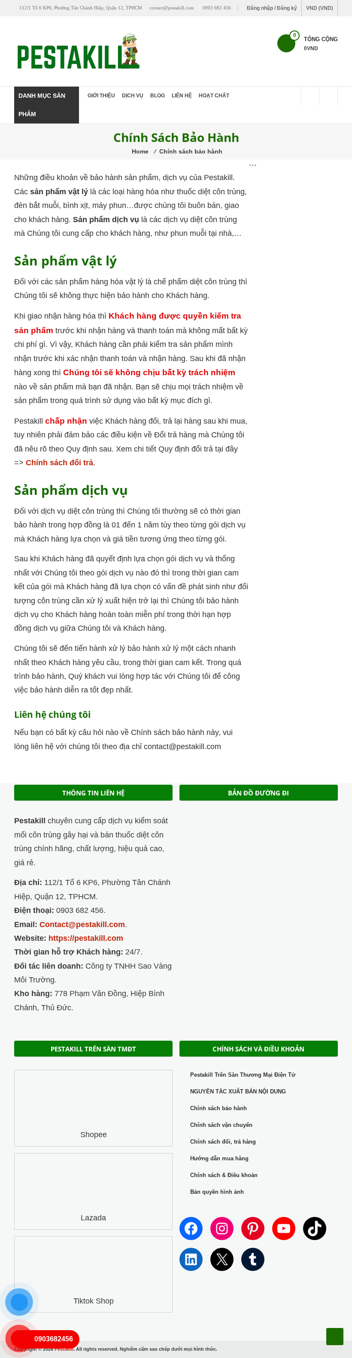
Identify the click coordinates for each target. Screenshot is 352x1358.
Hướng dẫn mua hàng (219, 1158)
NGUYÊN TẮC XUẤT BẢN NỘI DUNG (238, 1091)
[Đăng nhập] (328, 96)
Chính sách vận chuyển (221, 1125)
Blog (157, 96)
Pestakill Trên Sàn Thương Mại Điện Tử (242, 1075)
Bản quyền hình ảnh (217, 1192)
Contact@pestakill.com (82, 924)
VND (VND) (319, 8)
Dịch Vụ (132, 96)
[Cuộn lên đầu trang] (334, 1336)
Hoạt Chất (214, 96)
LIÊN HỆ (182, 96)
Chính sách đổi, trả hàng (223, 1141)
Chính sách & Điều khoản (224, 1175)
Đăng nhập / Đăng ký (272, 8)
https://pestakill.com (86, 938)
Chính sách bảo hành (218, 1108)
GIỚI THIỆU (101, 96)
